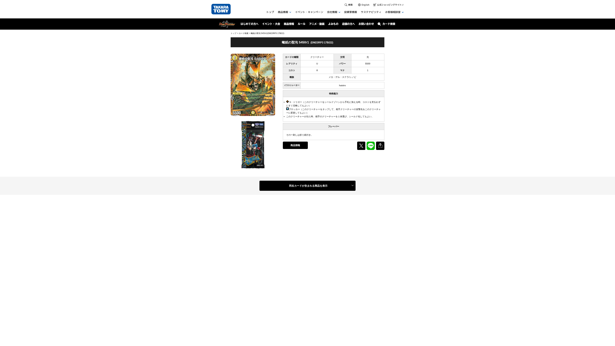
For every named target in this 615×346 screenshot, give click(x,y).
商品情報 (295, 145)
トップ (233, 33)
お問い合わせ (366, 24)
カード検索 (243, 33)
